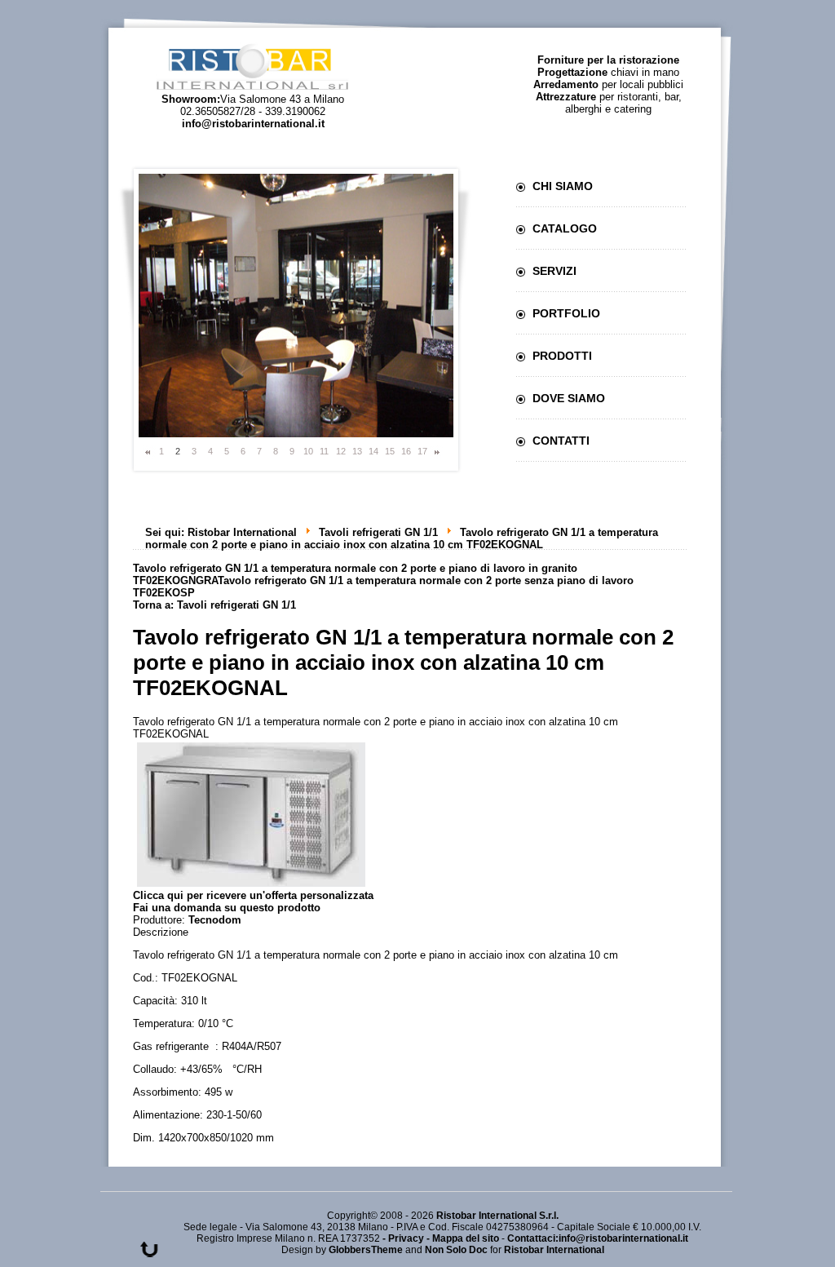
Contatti (561, 440)
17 (422, 451)
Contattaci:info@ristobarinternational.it (597, 1238)
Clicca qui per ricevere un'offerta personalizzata (253, 895)
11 (324, 451)
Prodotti (562, 355)
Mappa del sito (465, 1238)
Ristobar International (242, 532)
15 (390, 451)
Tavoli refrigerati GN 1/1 (378, 532)
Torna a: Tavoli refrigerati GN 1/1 (214, 605)
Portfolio (566, 313)
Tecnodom (214, 920)
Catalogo (564, 228)
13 (357, 451)
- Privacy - (407, 1238)
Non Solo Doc (456, 1250)
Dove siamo (568, 398)
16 (406, 451)
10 (308, 451)
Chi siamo (562, 186)
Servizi (554, 270)
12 (341, 451)
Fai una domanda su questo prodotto (226, 908)
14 (373, 451)
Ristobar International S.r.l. (497, 1215)
